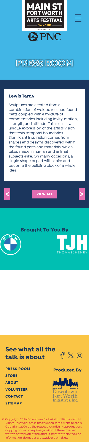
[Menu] (78, 17)
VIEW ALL (45, 194)
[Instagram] (79, 355)
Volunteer (16, 389)
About (11, 382)
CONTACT (14, 396)
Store (11, 375)
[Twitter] (70, 355)
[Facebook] (62, 355)
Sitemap (13, 403)
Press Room (17, 368)
